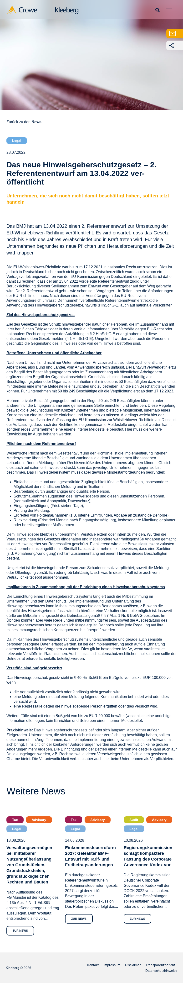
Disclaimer (133, 965)
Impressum (111, 965)
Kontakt (93, 965)
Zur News (20, 930)
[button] (157, 10)
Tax (15, 820)
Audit (133, 820)
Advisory (39, 820)
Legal (16, 141)
